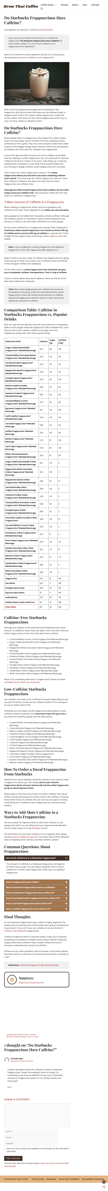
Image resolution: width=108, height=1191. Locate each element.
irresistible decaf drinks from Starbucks (22, 682)
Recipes (64, 4)
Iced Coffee (10, 607)
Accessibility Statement (93, 1179)
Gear (84, 4)
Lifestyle (95, 4)
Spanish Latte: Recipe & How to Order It (21, 1035)
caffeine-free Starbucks (15, 931)
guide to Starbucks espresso (25, 837)
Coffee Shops (47, 4)
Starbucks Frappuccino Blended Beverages (39, 965)
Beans (75, 4)
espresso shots (56, 236)
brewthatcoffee (45, 30)
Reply (9, 1087)
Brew (32, 602)
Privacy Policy (38, 1179)
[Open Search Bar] (42, 8)
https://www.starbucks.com (31, 982)
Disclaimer (51, 1179)
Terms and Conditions (69, 1179)
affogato (37, 828)
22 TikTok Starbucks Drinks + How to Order (22, 1037)
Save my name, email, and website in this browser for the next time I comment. (38, 1150)
